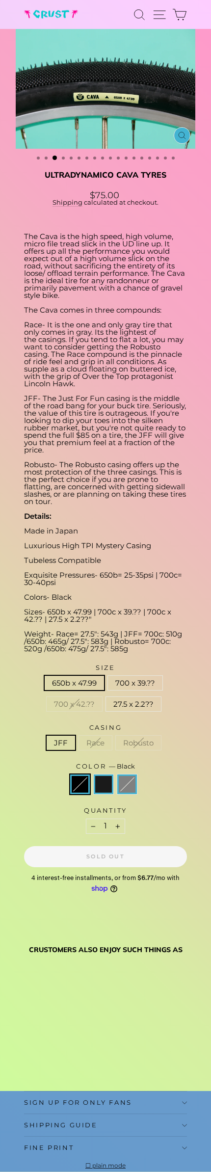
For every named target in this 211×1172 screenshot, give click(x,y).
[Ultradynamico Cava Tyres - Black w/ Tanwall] (41, 1060)
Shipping (67, 202)
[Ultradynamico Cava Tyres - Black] (29, 1060)
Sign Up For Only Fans (78, 1102)
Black (80, 784)
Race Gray (127, 784)
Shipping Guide (60, 1125)
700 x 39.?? (135, 683)
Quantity (105, 810)
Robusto (138, 742)
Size (105, 668)
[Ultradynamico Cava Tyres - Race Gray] (52, 1060)
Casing (105, 727)
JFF (61, 742)
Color (105, 766)
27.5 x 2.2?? (133, 704)
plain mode (109, 1166)
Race (95, 742)
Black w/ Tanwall (103, 784)
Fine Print (49, 1147)
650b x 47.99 (74, 683)
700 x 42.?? (74, 704)
